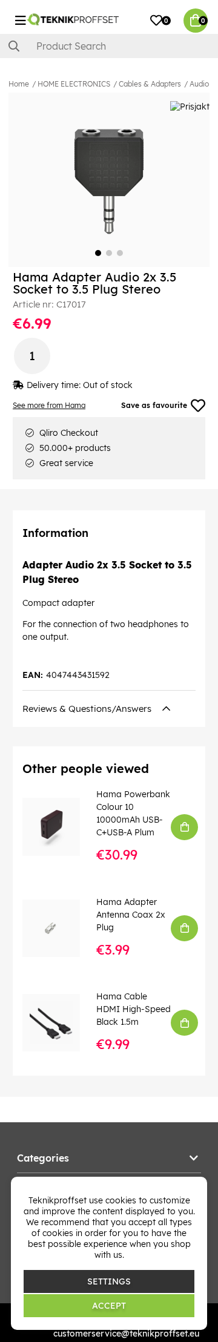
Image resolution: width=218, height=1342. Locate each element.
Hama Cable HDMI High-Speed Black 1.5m (133, 1009)
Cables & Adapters (150, 83)
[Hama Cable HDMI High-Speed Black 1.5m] (59, 1022)
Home (18, 83)
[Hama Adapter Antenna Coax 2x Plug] (59, 928)
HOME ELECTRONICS (74, 83)
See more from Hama (49, 405)
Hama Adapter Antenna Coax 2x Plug (130, 914)
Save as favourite (154, 405)
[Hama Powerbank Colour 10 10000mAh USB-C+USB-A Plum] (59, 826)
